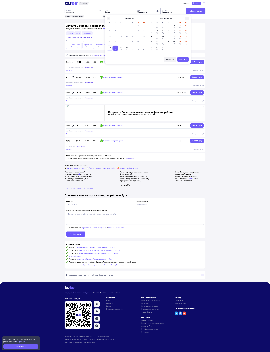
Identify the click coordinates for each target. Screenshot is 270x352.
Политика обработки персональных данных (80, 342)
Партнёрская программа (149, 329)
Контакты (109, 306)
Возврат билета (146, 312)
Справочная (184, 3)
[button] (157, 11)
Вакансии (109, 303)
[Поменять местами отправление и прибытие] (100, 11)
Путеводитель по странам (149, 309)
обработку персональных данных (93, 228)
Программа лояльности (149, 306)
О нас (108, 300)
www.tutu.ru (100, 340)
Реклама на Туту (146, 326)
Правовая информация (114, 309)
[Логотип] (71, 3)
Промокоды (144, 303)
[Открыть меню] (203, 3)
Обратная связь (180, 303)
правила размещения (116, 228)
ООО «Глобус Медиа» (101, 337)
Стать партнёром (146, 320)
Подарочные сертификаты (150, 300)
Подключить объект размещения (152, 323)
